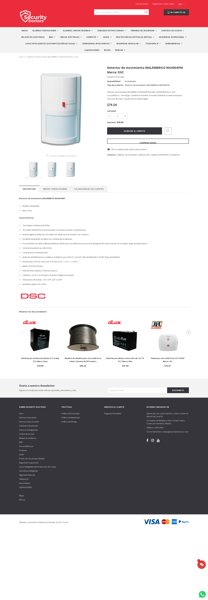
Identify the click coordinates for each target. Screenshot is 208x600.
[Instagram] (152, 440)
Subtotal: (111, 122)
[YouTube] (158, 440)
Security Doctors (115, 77)
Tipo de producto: (115, 85)
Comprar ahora (148, 142)
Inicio (21, 57)
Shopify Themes (62, 522)
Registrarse (157, 4)
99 (112, 149)
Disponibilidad (113, 81)
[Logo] (33, 15)
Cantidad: (111, 111)
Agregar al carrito (40, 354)
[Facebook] (147, 440)
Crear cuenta (169, 4)
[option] (61, 107)
